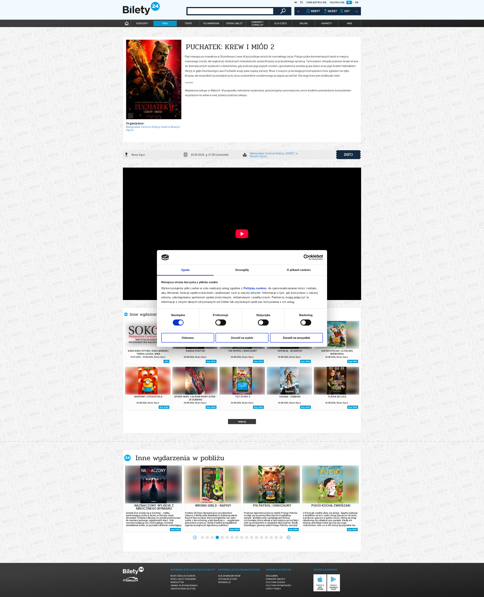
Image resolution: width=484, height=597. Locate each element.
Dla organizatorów (229, 576)
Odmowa (188, 337)
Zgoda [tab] (185, 269)
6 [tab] (227, 537)
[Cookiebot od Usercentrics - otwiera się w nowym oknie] (306, 257)
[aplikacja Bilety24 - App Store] (320, 590)
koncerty (142, 23)
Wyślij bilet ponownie (183, 579)
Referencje (224, 582)
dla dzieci (280, 23)
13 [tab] (262, 537)
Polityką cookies (255, 288)
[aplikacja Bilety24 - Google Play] (333, 590)
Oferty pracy (273, 589)
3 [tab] (212, 537)
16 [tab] (276, 537)
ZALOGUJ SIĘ (337, 2)
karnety (326, 23)
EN (356, 2)
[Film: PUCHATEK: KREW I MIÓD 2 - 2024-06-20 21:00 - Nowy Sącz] (153, 80)
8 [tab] (237, 537)
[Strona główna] (141, 14)
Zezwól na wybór (242, 337)
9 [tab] (242, 537)
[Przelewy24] (130, 582)
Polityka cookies (275, 582)
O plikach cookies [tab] (299, 269)
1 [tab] (203, 537)
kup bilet (211, 361)
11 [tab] (252, 537)
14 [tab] (266, 537)
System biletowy (227, 579)
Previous (195, 537)
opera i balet (234, 23)
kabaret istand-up (257, 23)
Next (288, 537)
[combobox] (230, 11)
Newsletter (177, 582)
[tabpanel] (153, 499)
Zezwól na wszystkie (296, 337)
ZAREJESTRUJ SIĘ (316, 2)
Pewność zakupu (275, 579)
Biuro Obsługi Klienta (183, 576)
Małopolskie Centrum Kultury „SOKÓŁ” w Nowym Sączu (274, 154)
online (303, 23)
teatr (188, 23)
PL (349, 2)
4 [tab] (217, 537)
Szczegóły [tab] (242, 269)
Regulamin (272, 576)
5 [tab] (222, 537)
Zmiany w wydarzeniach (184, 585)
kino (165, 23)
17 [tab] (281, 537)
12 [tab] (257, 537)
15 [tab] (271, 537)
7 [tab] (232, 537)
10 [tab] (247, 537)
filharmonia (211, 23)
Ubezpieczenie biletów (183, 589)
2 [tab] (207, 537)
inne (349, 23)
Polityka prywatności (278, 585)
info (348, 154)
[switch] (220, 322)
